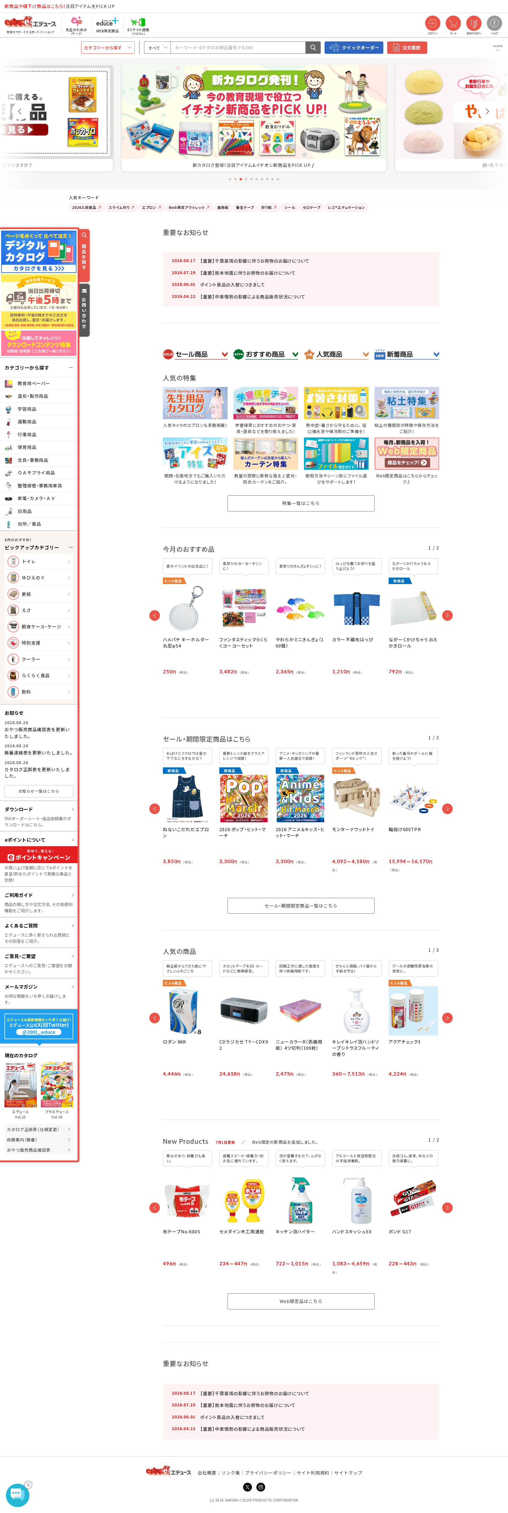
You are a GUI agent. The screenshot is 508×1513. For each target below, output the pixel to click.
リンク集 (230, 1473)
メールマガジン (21, 986)
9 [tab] (272, 179)
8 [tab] (267, 179)
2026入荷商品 (84, 207)
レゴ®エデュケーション (346, 207)
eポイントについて (25, 839)
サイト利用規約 (313, 1473)
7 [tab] (262, 179)
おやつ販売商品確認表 (29, 1150)
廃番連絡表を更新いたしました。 (38, 752)
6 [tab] (256, 179)
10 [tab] (278, 179)
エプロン (149, 207)
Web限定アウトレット (187, 207)
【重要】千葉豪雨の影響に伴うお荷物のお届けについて (255, 261)
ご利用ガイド (19, 894)
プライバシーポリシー (268, 1473)
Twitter (247, 1487)
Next (487, 111)
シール (289, 207)
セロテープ (312, 207)
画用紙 (223, 207)
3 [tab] (241, 179)
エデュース (20, 6)
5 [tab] (251, 179)
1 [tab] (230, 179)
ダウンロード (19, 809)
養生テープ (245, 207)
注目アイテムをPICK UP (59, 6)
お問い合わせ (84, 312)
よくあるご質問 (21, 925)
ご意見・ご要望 (20, 956)
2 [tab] (235, 179)
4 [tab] (246, 179)
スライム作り (119, 207)
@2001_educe (38, 1032)
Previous (20, 111)
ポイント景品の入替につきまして (232, 284)
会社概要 (207, 1473)
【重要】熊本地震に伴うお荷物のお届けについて (248, 273)
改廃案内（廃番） (22, 1140)
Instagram (260, 1487)
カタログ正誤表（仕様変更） (33, 1129)
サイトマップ (348, 1473)
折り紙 (266, 207)
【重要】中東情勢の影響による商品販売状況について (252, 296)
